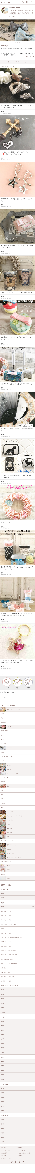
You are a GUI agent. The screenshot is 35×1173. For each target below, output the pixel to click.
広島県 (2, 1092)
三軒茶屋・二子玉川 (6, 981)
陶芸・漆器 (9, 828)
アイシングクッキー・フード (14, 857)
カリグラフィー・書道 (12, 773)
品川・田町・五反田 (6, 911)
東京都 (2, 907)
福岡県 (2, 1119)
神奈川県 (3, 1012)
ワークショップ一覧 (13, 62)
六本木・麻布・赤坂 (6, 915)
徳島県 (2, 1101)
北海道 (2, 893)
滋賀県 (2, 1061)
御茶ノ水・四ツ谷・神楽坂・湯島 (9, 963)
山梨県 (2, 1030)
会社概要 (20, 1155)
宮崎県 (2, 1137)
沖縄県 (2, 1142)
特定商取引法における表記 (24, 1153)
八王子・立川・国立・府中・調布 (9, 954)
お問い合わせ (4, 1155)
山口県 (2, 1097)
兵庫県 (2, 1074)
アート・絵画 (10, 820)
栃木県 (2, 994)
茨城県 (2, 989)
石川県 (2, 1025)
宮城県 (2, 897)
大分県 (2, 1133)
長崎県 (2, 1124)
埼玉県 (2, 1003)
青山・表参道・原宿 (6, 920)
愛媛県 (2, 1110)
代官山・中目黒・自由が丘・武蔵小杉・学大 (12, 937)
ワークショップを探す (6, 1150)
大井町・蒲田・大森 (6, 941)
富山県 (2, 1021)
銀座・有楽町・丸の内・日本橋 (8, 924)
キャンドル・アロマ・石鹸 (13, 709)
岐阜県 (2, 1039)
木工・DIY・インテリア (12, 845)
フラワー (9, 726)
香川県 (2, 1106)
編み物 (8, 869)
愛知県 (2, 1048)
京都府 (2, 1065)
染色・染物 (9, 832)
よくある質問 (4, 1153)
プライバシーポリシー (23, 1150)
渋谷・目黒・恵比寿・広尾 (7, 976)
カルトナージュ (11, 865)
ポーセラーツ (10, 765)
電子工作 (9, 849)
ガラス (8, 824)
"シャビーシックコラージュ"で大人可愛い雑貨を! (16, 292)
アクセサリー (10, 748)
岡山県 (2, 1088)
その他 (8, 878)
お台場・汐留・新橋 (6, 933)
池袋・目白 (3, 968)
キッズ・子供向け (11, 853)
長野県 (2, 1034)
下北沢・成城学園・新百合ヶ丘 (8, 950)
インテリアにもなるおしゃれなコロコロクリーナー (17, 384)
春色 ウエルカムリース (8, 522)
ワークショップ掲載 (6, 1158)
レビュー (26, 62)
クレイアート (10, 769)
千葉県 (2, 1007)
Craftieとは (3, 1147)
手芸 (8, 786)
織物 (8, 836)
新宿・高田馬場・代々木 (7, 959)
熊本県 (2, 1128)
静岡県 (2, 1043)
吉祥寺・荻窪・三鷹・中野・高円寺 (9, 985)
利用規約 (20, 1147)
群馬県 (2, 998)
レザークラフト (11, 811)
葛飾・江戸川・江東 (6, 946)
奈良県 (2, 1079)
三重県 (2, 1052)
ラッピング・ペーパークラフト (14, 816)
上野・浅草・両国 (5, 972)
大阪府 (2, 1070)
